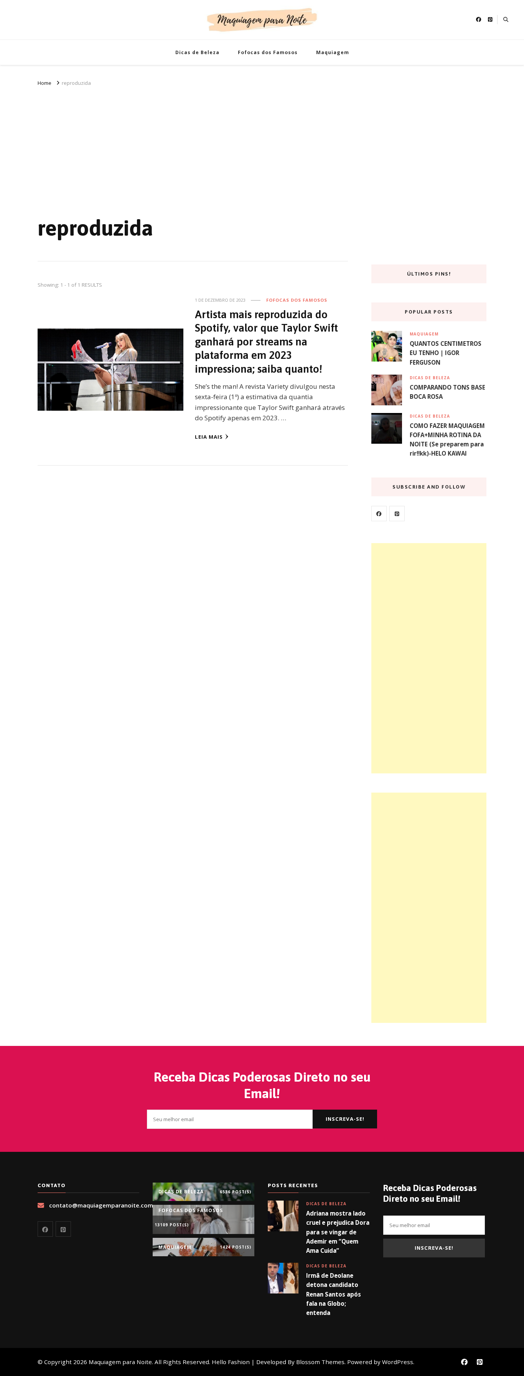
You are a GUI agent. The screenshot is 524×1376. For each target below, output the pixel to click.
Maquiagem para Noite (120, 1362)
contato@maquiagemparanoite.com (101, 1205)
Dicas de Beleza (197, 52)
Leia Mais (209, 436)
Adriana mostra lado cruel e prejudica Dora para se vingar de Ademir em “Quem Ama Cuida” (337, 1231)
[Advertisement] (262, 145)
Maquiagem (332, 52)
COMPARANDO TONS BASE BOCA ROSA (447, 391)
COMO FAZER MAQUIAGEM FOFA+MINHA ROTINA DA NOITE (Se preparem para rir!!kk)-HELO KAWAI (447, 440)
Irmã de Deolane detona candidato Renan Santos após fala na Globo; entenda (333, 1294)
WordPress (397, 1362)
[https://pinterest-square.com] (397, 513)
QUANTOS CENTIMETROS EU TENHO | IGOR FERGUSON (445, 353)
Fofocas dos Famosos (268, 52)
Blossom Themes (320, 1362)
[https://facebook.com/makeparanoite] (379, 513)
